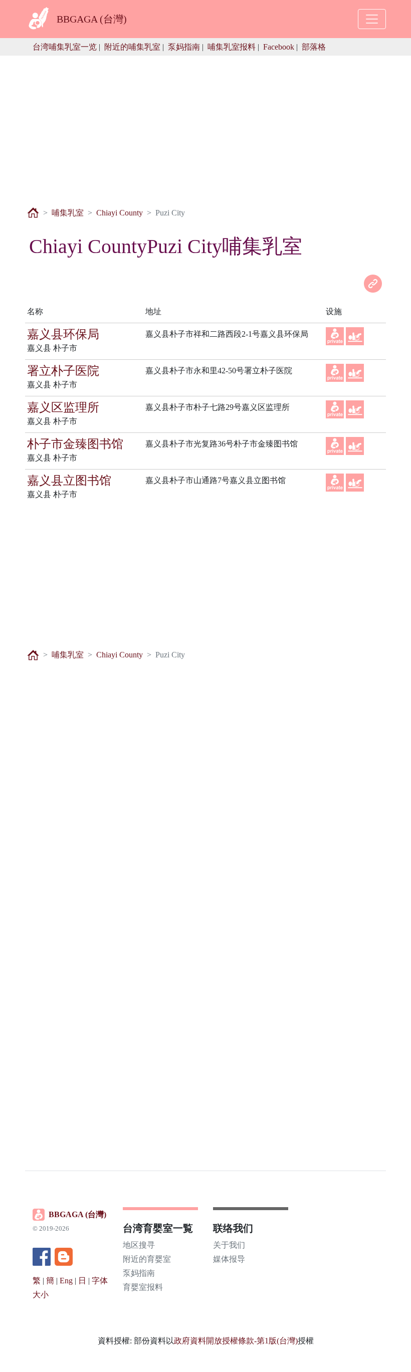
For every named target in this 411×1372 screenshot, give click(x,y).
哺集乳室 (68, 212)
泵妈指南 (184, 47)
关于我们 (229, 1245)
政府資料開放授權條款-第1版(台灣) (236, 1340)
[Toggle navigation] (372, 19)
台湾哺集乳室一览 (65, 47)
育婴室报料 (143, 1287)
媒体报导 (229, 1259)
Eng (66, 1280)
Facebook (278, 47)
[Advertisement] (205, 126)
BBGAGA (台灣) (77, 1214)
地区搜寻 (139, 1245)
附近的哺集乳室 (132, 47)
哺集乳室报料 (232, 47)
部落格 (314, 47)
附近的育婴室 (147, 1259)
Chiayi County (119, 212)
